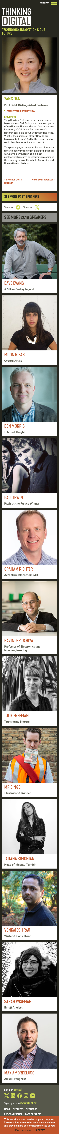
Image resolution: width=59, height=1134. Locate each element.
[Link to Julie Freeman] (29, 691)
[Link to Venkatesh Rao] (29, 905)
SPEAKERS (18, 1109)
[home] (16, 16)
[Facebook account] (19, 1097)
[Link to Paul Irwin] (29, 472)
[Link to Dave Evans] (29, 258)
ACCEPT (40, 1130)
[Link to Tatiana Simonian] (29, 834)
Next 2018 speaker (43, 179)
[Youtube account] (32, 1097)
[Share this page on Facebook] (18, 207)
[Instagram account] (26, 1097)
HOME (7, 1109)
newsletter (28, 1102)
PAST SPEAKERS (33, 1114)
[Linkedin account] (13, 1097)
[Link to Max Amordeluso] (29, 1048)
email (18, 1089)
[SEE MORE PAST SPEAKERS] (29, 197)
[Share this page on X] (37, 207)
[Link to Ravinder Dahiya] (29, 617)
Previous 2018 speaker (13, 181)
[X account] (6, 1097)
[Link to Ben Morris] (29, 401)
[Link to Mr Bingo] (29, 762)
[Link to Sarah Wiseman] (29, 976)
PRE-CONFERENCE (13, 1114)
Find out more (23, 1130)
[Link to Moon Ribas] (29, 330)
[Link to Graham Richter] (29, 544)
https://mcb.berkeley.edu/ (21, 110)
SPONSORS (31, 1109)
